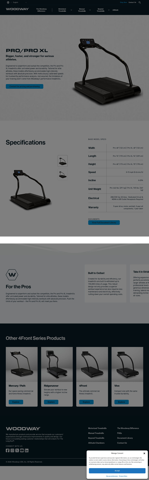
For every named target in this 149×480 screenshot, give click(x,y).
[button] (144, 453)
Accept (117, 471)
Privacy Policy (123, 476)
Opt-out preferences (112, 476)
